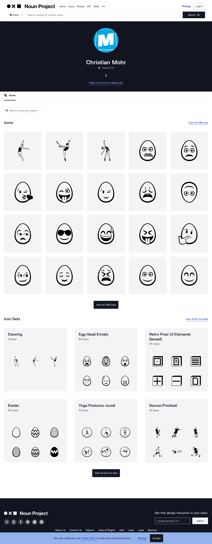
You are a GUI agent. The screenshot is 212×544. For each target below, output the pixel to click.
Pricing (186, 6)
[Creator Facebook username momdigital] (106, 76)
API (89, 6)
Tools (96, 6)
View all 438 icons (198, 122)
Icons (71, 6)
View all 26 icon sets (197, 319)
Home (62, 6)
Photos (80, 6)
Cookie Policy (88, 538)
